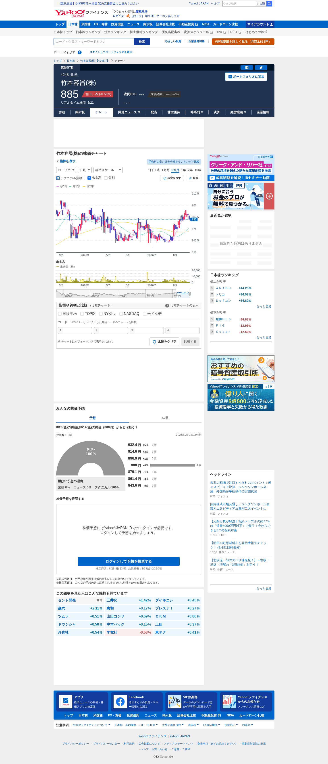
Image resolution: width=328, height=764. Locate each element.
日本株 (73, 24)
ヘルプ (215, 3)
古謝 (262, 3)
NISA (206, 24)
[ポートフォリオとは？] (79, 52)
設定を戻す (174, 178)
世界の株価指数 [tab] (171, 724)
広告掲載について (149, 743)
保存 (195, 178)
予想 (92, 418)
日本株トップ (63, 32)
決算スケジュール (196, 32)
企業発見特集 (197, 41)
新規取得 (141, 11)
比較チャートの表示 (184, 305)
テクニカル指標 (71, 178)
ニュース (133, 24)
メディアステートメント (178, 743)
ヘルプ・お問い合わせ (154, 749)
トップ (60, 24)
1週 (157, 170)
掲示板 (148, 24)
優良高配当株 (171, 32)
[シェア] (247, 67)
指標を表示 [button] (67, 161)
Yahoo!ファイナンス (152, 736)
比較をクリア (167, 341)
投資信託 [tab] (229, 724)
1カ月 (166, 170)
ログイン (118, 15)
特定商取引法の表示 (254, 743)
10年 (198, 170)
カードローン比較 (225, 24)
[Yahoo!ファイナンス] (82, 11)
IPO (219, 32)
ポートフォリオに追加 (248, 76)
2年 (190, 170)
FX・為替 (101, 24)
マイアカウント (258, 24)
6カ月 (175, 170)
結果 (165, 418)
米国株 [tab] (192, 724)
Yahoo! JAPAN (198, 3)
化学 (74, 75)
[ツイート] (261, 67)
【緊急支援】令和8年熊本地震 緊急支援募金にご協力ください (98, 3)
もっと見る (264, 306)
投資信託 (117, 24)
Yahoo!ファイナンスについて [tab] (90, 724)
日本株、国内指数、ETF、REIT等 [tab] (135, 724)
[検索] (269, 3)
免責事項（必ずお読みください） (217, 743)
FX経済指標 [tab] (210, 724)
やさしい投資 (173, 41)
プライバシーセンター (106, 743)
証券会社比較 (165, 24)
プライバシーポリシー (75, 743)
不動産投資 (186, 24)
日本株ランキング (88, 32)
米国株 (86, 24)
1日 (150, 170)
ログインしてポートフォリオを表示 (110, 52)
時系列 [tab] (246, 724)
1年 (183, 170)
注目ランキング (115, 32)
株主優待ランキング (144, 32)
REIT (233, 32)
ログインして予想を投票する (129, 561)
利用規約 (129, 743)
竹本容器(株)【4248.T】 (94, 60)
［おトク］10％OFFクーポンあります (155, 16)
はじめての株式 (256, 32)
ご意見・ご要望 (180, 749)
